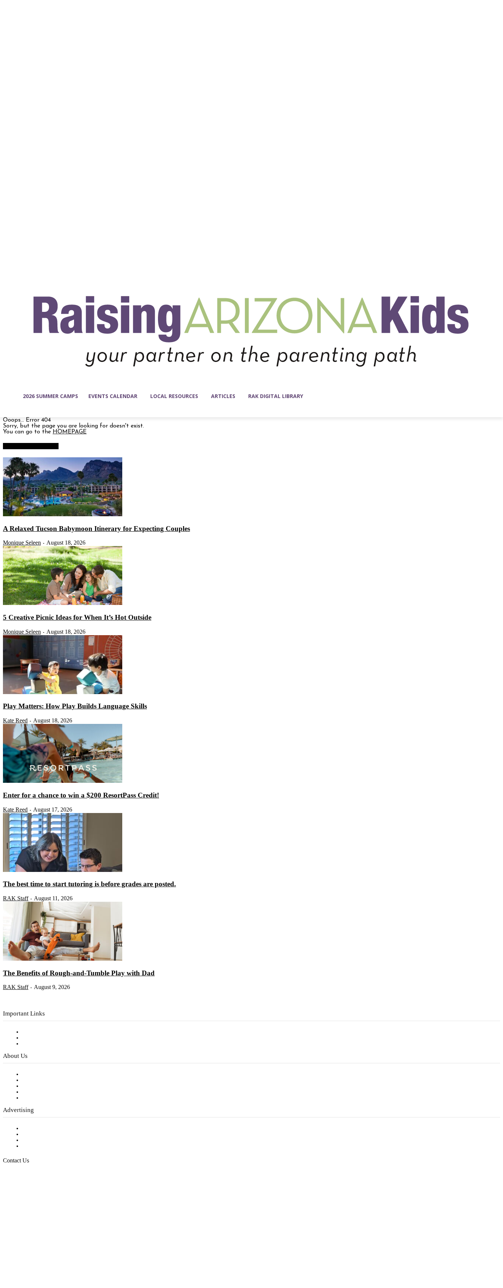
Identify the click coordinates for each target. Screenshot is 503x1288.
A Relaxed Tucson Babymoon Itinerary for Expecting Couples (96, 528)
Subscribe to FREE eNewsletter (64, 1032)
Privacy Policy (40, 1044)
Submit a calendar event (55, 1098)
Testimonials (38, 1129)
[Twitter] (71, 1253)
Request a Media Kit (49, 1134)
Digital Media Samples (52, 1140)
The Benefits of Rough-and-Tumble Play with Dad (79, 973)
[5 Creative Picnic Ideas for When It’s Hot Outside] (62, 603)
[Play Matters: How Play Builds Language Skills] (62, 693)
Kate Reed (15, 720)
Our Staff (35, 1074)
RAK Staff (15, 898)
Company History (46, 1080)
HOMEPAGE (70, 432)
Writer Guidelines (45, 1092)
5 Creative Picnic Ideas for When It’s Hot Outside (77, 617)
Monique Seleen (22, 542)
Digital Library (41, 1038)
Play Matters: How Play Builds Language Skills (75, 706)
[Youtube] (86, 1253)
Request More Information (58, 1146)
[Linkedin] (40, 1253)
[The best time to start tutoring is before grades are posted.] (62, 870)
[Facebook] (9, 1253)
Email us (29, 1198)
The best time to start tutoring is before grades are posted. (89, 884)
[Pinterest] (55, 1253)
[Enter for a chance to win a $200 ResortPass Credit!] (62, 781)
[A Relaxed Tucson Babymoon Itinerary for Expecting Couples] (62, 515)
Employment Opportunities (59, 1086)
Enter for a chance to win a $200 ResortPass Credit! (81, 795)
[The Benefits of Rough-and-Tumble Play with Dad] (62, 959)
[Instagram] (24, 1253)
